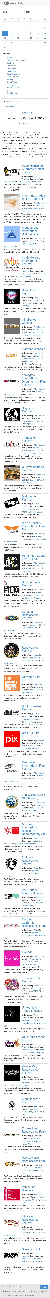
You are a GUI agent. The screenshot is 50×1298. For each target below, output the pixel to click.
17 (12, 38)
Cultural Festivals (13, 74)
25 (18, 43)
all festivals (10, 106)
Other (36, 238)
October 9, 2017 (30, 1141)
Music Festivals (12, 77)
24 (12, 43)
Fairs (8, 90)
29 (45, 43)
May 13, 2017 (40, 1197)
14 (38, 33)
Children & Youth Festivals (16, 60)
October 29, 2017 (28, 1171)
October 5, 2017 (28, 509)
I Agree (44, 1287)
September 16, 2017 (37, 871)
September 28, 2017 (29, 719)
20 (31, 38)
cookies (9, 1287)
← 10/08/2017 (25, 113)
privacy (25, 1291)
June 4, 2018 (39, 1233)
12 (24, 33)
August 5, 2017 (36, 1168)
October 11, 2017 (34, 746)
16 (5, 38)
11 (18, 33)
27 (31, 43)
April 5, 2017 (26, 1259)
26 (24, 43)
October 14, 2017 (34, 332)
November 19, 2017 (31, 628)
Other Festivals (12, 93)
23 (5, 43)
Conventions (11, 68)
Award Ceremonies (14, 88)
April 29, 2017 (27, 1233)
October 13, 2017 (34, 778)
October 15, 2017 (28, 244)
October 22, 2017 (34, 450)
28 (38, 43)
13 (31, 33)
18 (18, 38)
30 (5, 48)
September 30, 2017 (37, 625)
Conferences (11, 71)
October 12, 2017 (16, 394)
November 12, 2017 (35, 903)
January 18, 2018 (16, 844)
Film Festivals (12, 66)
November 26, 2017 (35, 208)
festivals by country (13, 101)
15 (45, 33)
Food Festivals (12, 85)
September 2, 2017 (29, 1050)
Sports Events (12, 82)
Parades (10, 79)
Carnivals (10, 63)
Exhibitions (11, 58)
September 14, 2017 (37, 988)
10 (12, 33)
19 (24, 38)
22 (45, 38)
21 (38, 38)
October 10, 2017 (24, 182)
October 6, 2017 (28, 274)
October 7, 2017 (10, 182)
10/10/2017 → (25, 123)
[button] (43, 3)
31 (12, 48)
